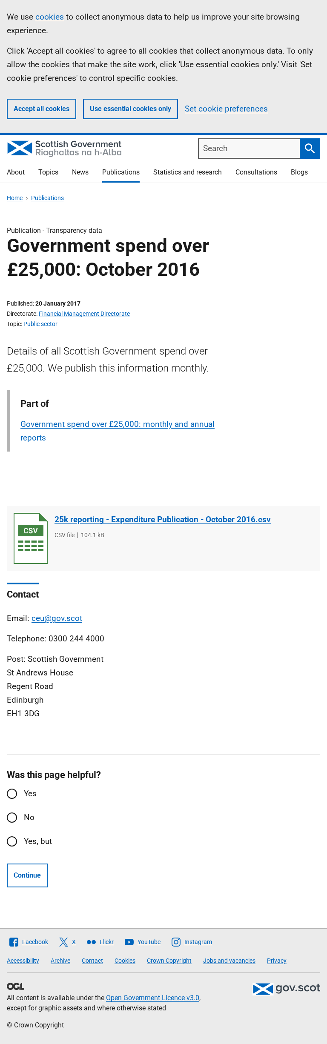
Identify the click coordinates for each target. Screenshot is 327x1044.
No (29, 817)
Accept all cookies (41, 109)
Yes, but (38, 841)
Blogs (299, 172)
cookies (49, 17)
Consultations (256, 172)
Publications (121, 172)
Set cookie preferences (226, 109)
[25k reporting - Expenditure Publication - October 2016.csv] (31, 538)
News (80, 172)
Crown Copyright (169, 960)
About (16, 172)
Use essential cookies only (130, 109)
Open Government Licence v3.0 (152, 998)
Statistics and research (187, 172)
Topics (48, 172)
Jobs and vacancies (229, 960)
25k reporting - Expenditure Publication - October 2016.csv (162, 519)
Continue (27, 875)
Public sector (40, 323)
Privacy (277, 960)
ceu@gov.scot (57, 618)
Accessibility (23, 960)
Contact (92, 960)
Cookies (125, 960)
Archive (60, 960)
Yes (30, 793)
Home (15, 197)
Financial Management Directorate (84, 313)
